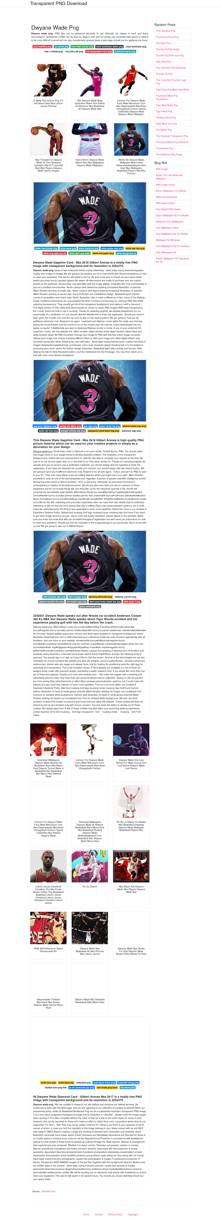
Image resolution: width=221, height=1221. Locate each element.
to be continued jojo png (81, 1087)
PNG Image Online (165, 184)
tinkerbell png (83, 1082)
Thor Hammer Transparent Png (172, 136)
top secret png (127, 1087)
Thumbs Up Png (164, 73)
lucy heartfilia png (42, 46)
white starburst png (88, 248)
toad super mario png (104, 1082)
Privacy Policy (115, 1214)
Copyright (133, 1214)
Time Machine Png (165, 30)
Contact (99, 1214)
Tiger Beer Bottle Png (167, 105)
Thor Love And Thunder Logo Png (171, 81)
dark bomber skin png (54, 596)
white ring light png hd (54, 253)
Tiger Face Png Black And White (172, 89)
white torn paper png (103, 253)
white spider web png (112, 248)
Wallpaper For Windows (168, 240)
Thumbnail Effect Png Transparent (167, 97)
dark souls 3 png (132, 601)
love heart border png (82, 46)
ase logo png (90, 426)
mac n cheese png (53, 51)
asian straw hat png (110, 426)
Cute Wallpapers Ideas (167, 227)
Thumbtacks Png (164, 148)
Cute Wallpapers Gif (166, 252)
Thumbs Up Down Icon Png (170, 55)
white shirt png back (79, 253)
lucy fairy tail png (74, 51)
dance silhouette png (89, 606)
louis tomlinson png (136, 46)
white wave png (68, 248)
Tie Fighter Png (164, 129)
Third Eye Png (163, 43)
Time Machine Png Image (169, 154)
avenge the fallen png (70, 426)
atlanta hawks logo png (134, 426)
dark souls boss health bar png (105, 601)
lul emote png (61, 46)
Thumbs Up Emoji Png (167, 37)
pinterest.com (48, 1191)
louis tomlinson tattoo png (109, 46)
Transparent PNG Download (58, 3)
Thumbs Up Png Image (168, 49)
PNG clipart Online (165, 203)
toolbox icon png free (55, 1087)
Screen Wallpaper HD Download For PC (172, 260)
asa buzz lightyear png (45, 426)
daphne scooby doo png (51, 601)
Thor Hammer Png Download (171, 67)
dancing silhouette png (100, 596)
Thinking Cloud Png (166, 117)
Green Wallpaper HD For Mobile (172, 215)
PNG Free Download (166, 197)
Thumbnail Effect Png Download (172, 142)
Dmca (86, 1214)
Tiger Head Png (164, 111)
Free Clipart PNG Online (168, 209)
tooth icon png (48, 1082)
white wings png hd (126, 253)
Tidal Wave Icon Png (166, 123)
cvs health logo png (76, 601)
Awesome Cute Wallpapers (169, 221)
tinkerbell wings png (128, 1082)
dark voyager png (77, 596)
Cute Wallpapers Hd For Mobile (172, 233)
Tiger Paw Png (163, 61)
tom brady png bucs (107, 1087)
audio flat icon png (48, 430)
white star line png (135, 248)
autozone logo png (131, 430)
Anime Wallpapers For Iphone (171, 190)
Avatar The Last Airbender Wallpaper (169, 176)
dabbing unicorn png (125, 596)
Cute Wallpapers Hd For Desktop (172, 246)
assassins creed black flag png (103, 430)
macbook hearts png (125, 51)
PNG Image (162, 169)
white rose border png (46, 248)
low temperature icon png (99, 51)
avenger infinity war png (73, 430)
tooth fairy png (66, 1082)
